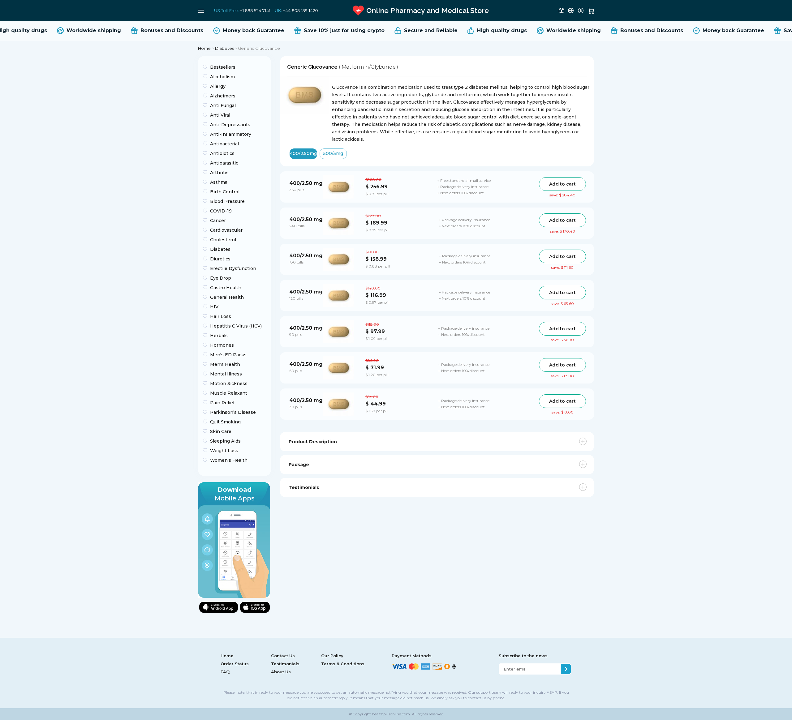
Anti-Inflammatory (230, 134)
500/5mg (333, 153)
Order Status (235, 663)
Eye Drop (220, 278)
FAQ (225, 671)
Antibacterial (224, 143)
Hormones (222, 345)
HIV (214, 306)
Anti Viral (220, 115)
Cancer (218, 220)
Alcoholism (222, 76)
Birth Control (224, 191)
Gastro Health (225, 287)
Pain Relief (222, 402)
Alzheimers (222, 95)
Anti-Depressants (230, 124)
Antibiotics (222, 153)
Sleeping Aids (225, 441)
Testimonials (285, 663)
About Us (281, 671)
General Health (227, 297)
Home (204, 48)
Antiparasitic (224, 163)
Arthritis (219, 172)
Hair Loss (220, 316)
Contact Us (283, 655)
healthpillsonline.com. (391, 714)
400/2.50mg (303, 153)
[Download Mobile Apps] (234, 539)
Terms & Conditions (342, 663)
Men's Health (225, 364)
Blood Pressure (227, 201)
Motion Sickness (229, 383)
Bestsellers (222, 67)
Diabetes (224, 48)
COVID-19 (221, 210)
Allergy (218, 86)
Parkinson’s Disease (233, 412)
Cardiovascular (226, 230)
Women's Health (229, 460)
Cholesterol (223, 239)
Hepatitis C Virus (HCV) (236, 326)
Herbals (219, 335)
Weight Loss (224, 450)
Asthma (218, 182)
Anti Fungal (223, 105)
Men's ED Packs (228, 354)
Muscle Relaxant (228, 393)
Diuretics (220, 258)
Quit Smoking (225, 421)
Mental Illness (226, 373)
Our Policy (332, 655)
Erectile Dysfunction (233, 268)
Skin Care (220, 431)
